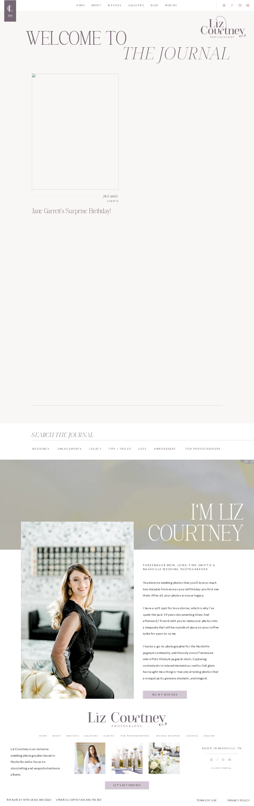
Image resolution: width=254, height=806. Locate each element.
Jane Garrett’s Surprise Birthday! (71, 211)
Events (113, 201)
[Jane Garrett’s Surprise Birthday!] (75, 131)
